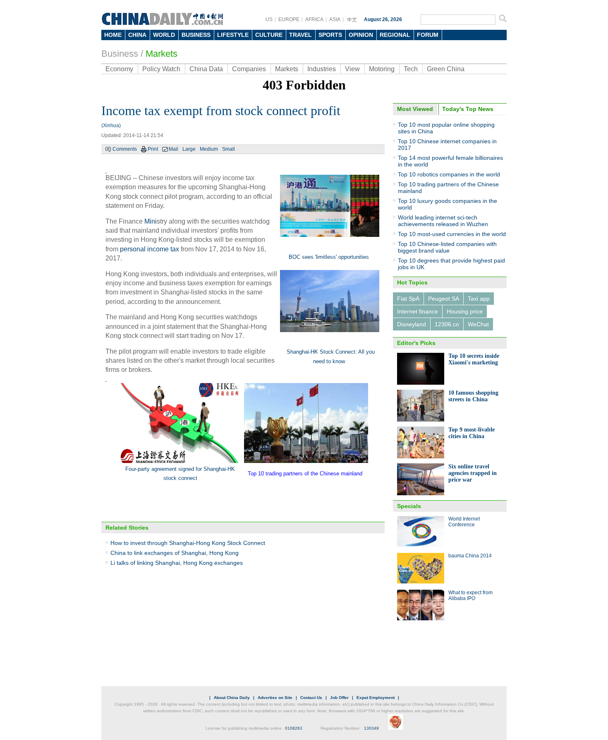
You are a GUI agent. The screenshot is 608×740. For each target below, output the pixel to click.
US (269, 19)
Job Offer (339, 697)
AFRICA (314, 19)
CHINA (137, 34)
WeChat (478, 324)
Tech (411, 68)
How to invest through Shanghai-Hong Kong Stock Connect (187, 543)
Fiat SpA (408, 298)
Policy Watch (161, 68)
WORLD (164, 34)
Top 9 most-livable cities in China (471, 433)
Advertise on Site (275, 697)
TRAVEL (300, 34)
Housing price (465, 311)
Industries (321, 68)
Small (228, 149)
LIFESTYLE (233, 34)
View (352, 68)
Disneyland (411, 324)
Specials (409, 506)
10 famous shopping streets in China (473, 396)
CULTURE (268, 34)
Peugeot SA (443, 298)
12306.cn (447, 324)
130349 (371, 728)
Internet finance (417, 311)
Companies (249, 68)
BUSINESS (196, 34)
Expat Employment (376, 697)
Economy (119, 68)
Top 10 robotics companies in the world (449, 174)
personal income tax (149, 249)
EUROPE (288, 19)
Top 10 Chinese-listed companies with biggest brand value (447, 247)
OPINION (361, 34)
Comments (125, 149)
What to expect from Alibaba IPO (470, 595)
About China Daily (232, 697)
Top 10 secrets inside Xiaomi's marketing (473, 359)
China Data (206, 68)
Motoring (382, 68)
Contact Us (311, 697)
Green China (445, 68)
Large (189, 149)
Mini (150, 221)
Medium (209, 149)
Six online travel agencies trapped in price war (472, 473)
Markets (161, 53)
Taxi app (479, 298)
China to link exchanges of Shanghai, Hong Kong (174, 553)
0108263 (293, 728)
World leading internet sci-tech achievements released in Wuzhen (443, 220)
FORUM (427, 34)
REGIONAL (395, 34)
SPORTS (330, 34)
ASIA (334, 19)
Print (153, 149)
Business (119, 53)
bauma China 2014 (470, 556)
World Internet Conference (464, 522)
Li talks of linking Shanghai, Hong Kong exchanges (176, 562)
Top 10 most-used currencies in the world (452, 234)
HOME (113, 34)
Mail (173, 149)
